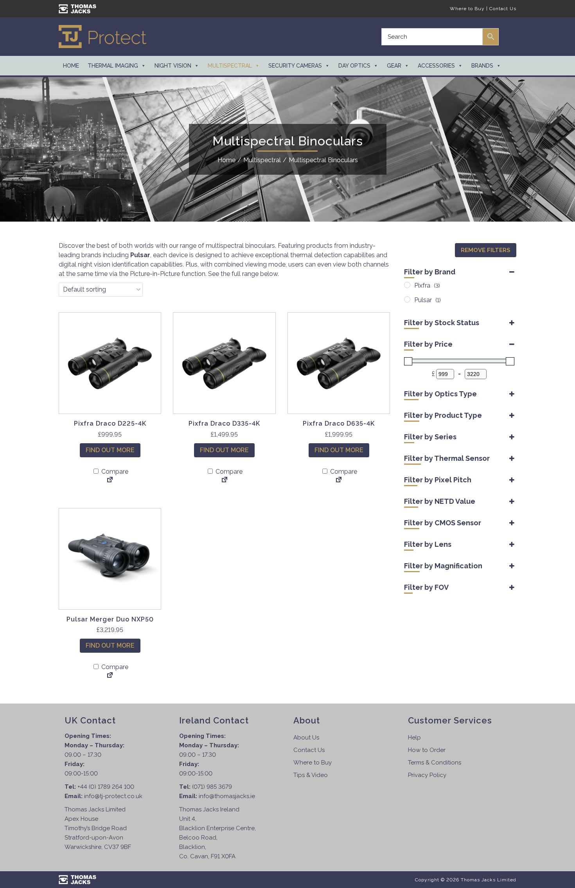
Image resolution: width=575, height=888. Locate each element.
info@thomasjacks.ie (227, 796)
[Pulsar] (407, 299)
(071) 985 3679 (212, 786)
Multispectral (230, 66)
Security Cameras (295, 66)
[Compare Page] (110, 480)
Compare (114, 471)
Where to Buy (467, 8)
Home (71, 66)
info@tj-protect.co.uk (113, 796)
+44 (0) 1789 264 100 (105, 786)
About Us (306, 737)
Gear (394, 66)
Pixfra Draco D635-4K (339, 423)
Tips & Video (310, 775)
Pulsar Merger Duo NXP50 (110, 619)
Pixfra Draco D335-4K (224, 423)
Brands (482, 66)
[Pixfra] (407, 285)
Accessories (436, 66)
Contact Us (502, 8)
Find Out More (110, 450)
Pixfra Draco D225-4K (110, 423)
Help (414, 737)
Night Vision (173, 66)
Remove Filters (485, 250)
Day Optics (354, 66)
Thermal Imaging (113, 66)
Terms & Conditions (434, 762)
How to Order (427, 750)
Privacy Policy (427, 775)
